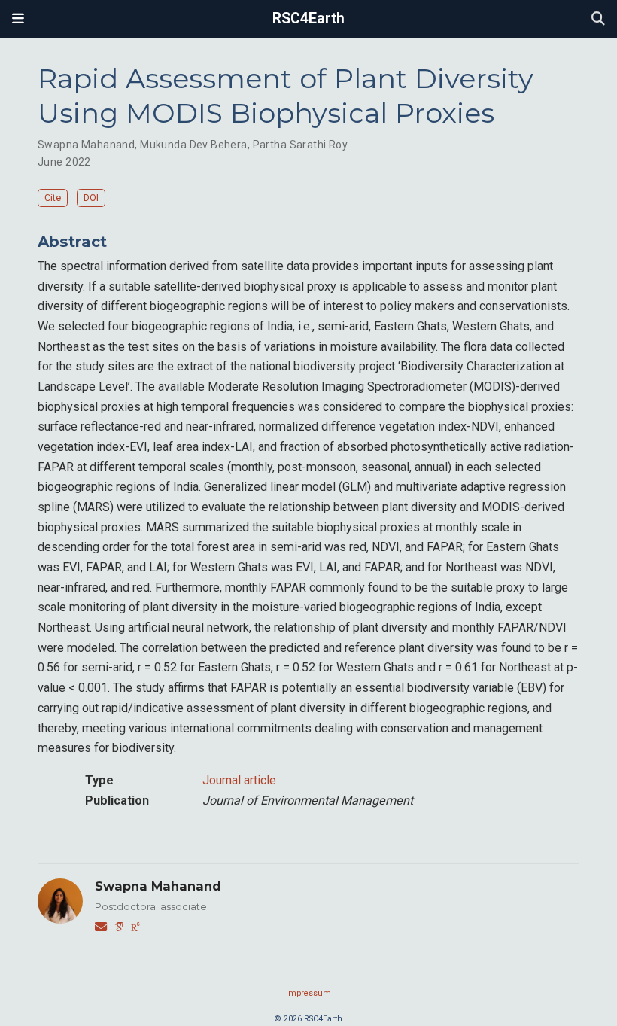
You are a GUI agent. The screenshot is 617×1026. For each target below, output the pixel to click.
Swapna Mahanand (86, 145)
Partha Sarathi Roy (300, 145)
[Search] (598, 19)
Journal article (239, 780)
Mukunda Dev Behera (194, 145)
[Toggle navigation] (18, 19)
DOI (91, 197)
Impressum (308, 993)
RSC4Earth (308, 18)
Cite (52, 197)
